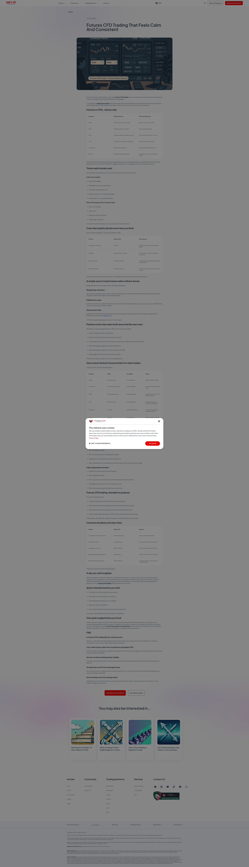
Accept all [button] (152, 443)
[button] (99, 443)
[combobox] (159, 421)
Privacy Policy (94, 438)
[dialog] (124, 433)
